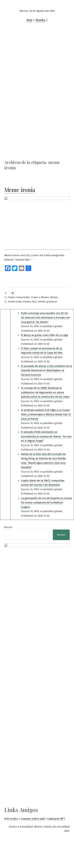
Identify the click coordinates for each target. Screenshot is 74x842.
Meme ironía (19, 189)
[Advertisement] (37, 71)
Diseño (40, 20)
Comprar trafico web (33, 818)
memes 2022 (29, 301)
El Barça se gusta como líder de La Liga (44, 335)
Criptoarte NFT (56, 818)
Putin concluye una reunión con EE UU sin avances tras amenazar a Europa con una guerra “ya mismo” (45, 318)
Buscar (8, 527)
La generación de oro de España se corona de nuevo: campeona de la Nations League (46, 502)
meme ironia (15, 301)
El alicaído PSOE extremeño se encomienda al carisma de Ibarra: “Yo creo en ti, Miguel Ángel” (46, 436)
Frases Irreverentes (19, 297)
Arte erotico (11, 818)
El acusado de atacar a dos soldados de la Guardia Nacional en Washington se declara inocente (46, 370)
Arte (29, 20)
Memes (54, 297)
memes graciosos (47, 301)
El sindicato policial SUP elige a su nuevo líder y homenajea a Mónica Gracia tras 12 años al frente (46, 414)
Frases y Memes (40, 297)
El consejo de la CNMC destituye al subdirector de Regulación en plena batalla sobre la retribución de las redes (45, 392)
